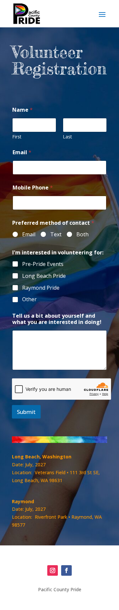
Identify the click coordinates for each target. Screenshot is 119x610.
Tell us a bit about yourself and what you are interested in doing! (56, 319)
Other (29, 299)
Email (22, 152)
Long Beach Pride (44, 276)
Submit (26, 412)
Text (55, 234)
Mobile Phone (33, 188)
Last (67, 136)
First (16, 136)
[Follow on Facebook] (66, 570)
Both (82, 234)
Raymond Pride (41, 287)
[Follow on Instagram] (52, 570)
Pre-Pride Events (42, 264)
